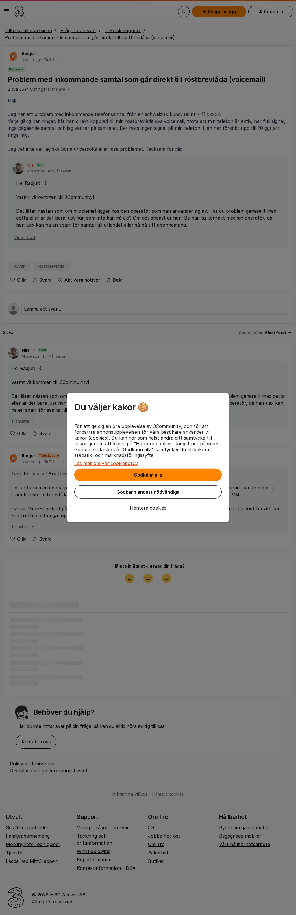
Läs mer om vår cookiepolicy (106, 463)
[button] (148, 508)
